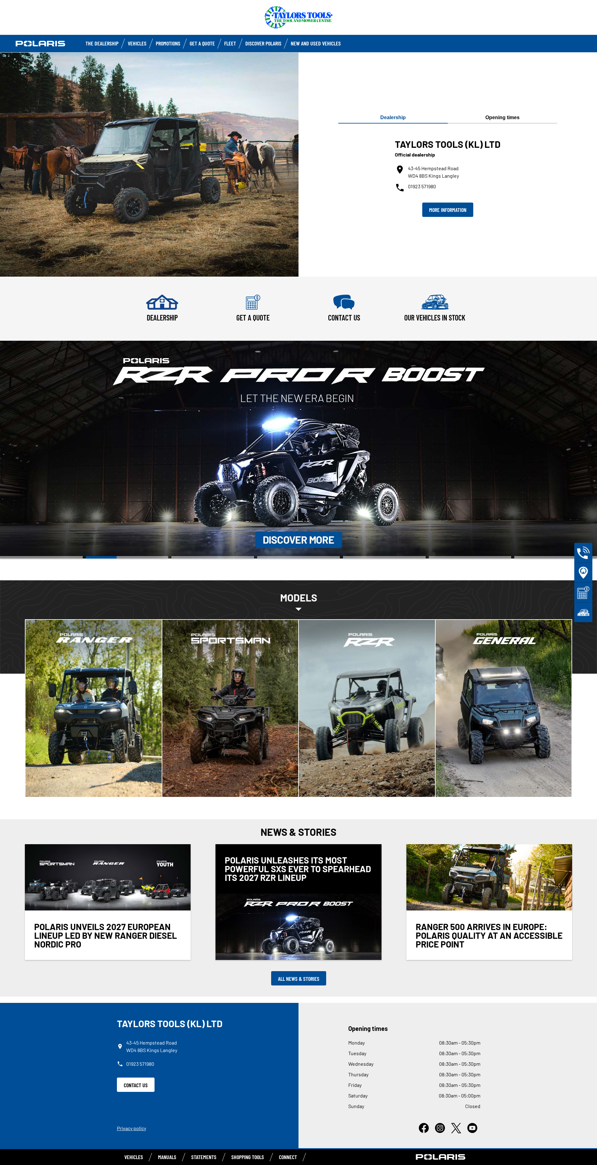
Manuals (167, 1156)
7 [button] (555, 557)
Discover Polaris (263, 43)
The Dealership (102, 43)
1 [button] (41, 557)
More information (447, 209)
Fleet (230, 43)
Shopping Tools (247, 1156)
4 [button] (298, 557)
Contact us (136, 1085)
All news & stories (298, 978)
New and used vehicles (316, 43)
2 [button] (127, 557)
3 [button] (212, 557)
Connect (288, 1156)
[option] (298, 450)
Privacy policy (131, 1128)
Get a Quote (202, 43)
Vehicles (137, 43)
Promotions (168, 43)
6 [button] (470, 557)
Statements (203, 1156)
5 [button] (384, 557)
